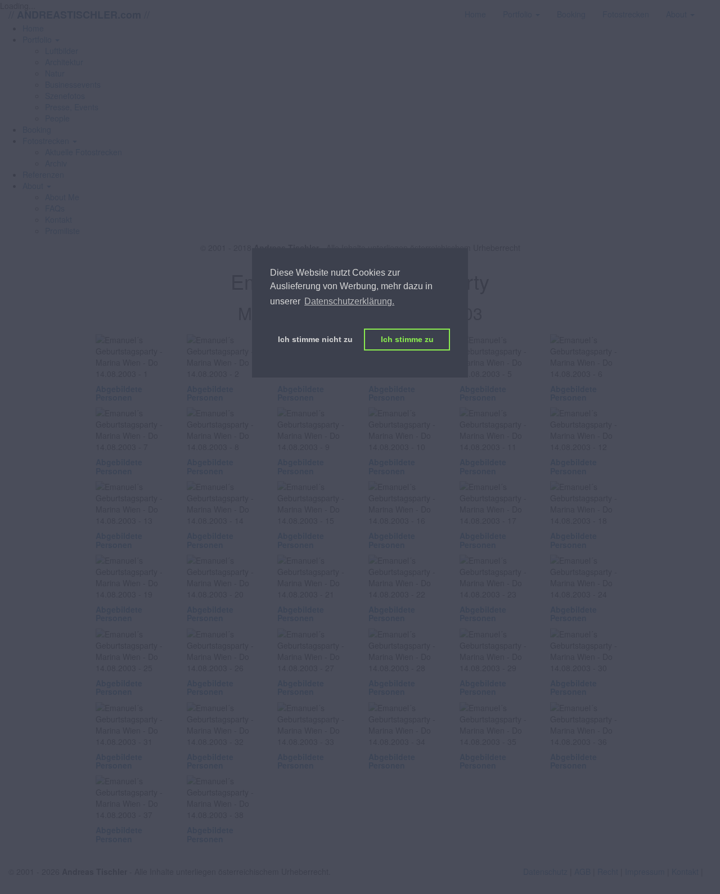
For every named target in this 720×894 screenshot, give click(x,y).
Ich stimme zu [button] (407, 339)
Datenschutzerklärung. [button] (349, 301)
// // (79, 14)
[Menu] (711, 8)
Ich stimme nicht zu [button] (315, 339)
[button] (41, 39)
